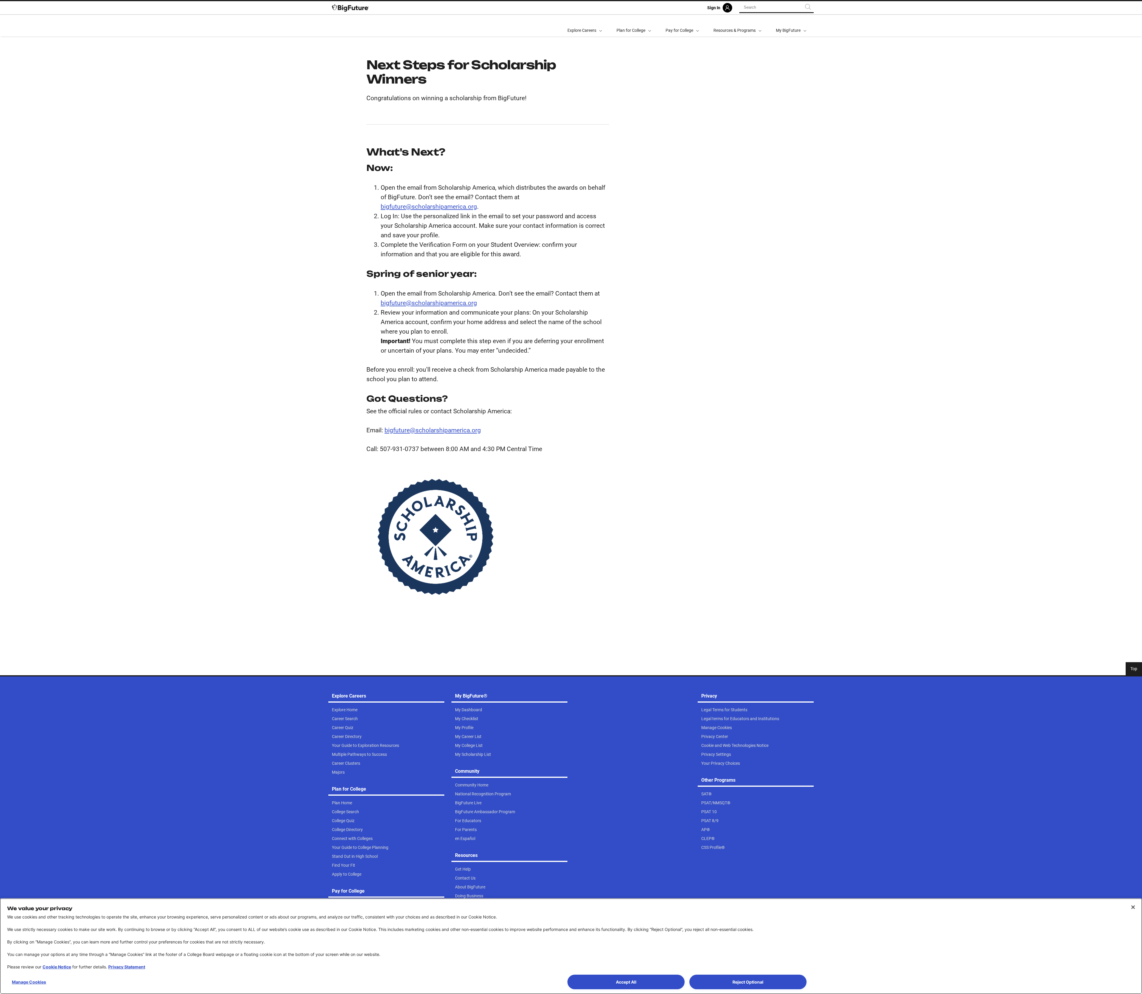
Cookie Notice (57, 966)
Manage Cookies (29, 981)
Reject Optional (747, 981)
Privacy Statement (126, 966)
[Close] (1133, 907)
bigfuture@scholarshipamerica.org (429, 206)
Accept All (626, 981)
